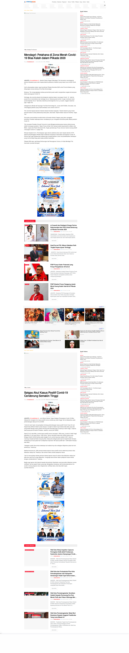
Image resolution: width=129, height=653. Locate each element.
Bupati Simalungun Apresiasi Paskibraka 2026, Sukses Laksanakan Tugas (91, 54)
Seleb (88, 2)
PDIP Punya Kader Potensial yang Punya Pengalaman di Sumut (61, 266)
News (28, 10)
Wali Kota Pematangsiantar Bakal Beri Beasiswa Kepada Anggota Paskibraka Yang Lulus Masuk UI (63, 615)
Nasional (59, 2)
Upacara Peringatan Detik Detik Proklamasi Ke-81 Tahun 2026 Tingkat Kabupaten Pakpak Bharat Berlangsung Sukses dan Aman (92, 76)
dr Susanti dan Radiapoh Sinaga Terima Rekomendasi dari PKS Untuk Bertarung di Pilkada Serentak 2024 (63, 227)
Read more (55, 240)
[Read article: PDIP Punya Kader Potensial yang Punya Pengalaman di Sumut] (36, 272)
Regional (64, 2)
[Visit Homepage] (30, 2)
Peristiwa (54, 2)
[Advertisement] (64, 643)
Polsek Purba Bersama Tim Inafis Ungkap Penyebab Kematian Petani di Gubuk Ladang (91, 36)
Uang (81, 2)
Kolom (84, 2)
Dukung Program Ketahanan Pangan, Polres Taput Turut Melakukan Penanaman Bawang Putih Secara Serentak (92, 30)
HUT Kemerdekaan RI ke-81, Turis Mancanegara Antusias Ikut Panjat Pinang (90, 48)
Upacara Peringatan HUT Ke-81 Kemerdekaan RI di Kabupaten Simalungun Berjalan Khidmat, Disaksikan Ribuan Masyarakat (91, 90)
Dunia (69, 2)
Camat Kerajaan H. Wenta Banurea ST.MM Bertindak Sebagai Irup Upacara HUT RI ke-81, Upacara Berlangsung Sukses (91, 83)
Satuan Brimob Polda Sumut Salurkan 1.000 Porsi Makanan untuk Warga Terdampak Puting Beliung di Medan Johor (91, 18)
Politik (73, 2)
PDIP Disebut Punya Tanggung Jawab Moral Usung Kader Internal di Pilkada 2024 (63, 286)
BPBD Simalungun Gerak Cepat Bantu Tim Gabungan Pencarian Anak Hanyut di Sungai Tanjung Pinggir (91, 42)
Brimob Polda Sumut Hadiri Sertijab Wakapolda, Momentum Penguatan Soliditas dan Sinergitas (90, 24)
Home (25, 10)
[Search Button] (104, 2)
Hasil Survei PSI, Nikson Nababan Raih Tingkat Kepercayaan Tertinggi (63, 246)
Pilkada (77, 2)
